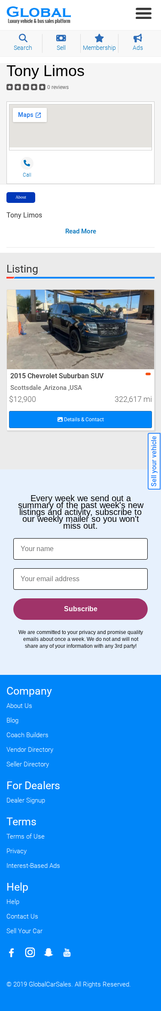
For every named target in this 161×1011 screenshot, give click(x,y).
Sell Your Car (24, 931)
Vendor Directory (29, 750)
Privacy (16, 851)
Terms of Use (25, 836)
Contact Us (22, 916)
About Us (19, 706)
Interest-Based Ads (33, 866)
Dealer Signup (25, 800)
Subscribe (80, 609)
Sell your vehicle (154, 461)
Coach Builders (27, 735)
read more (80, 231)
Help (12, 902)
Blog (12, 720)
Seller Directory (27, 764)
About (20, 197)
